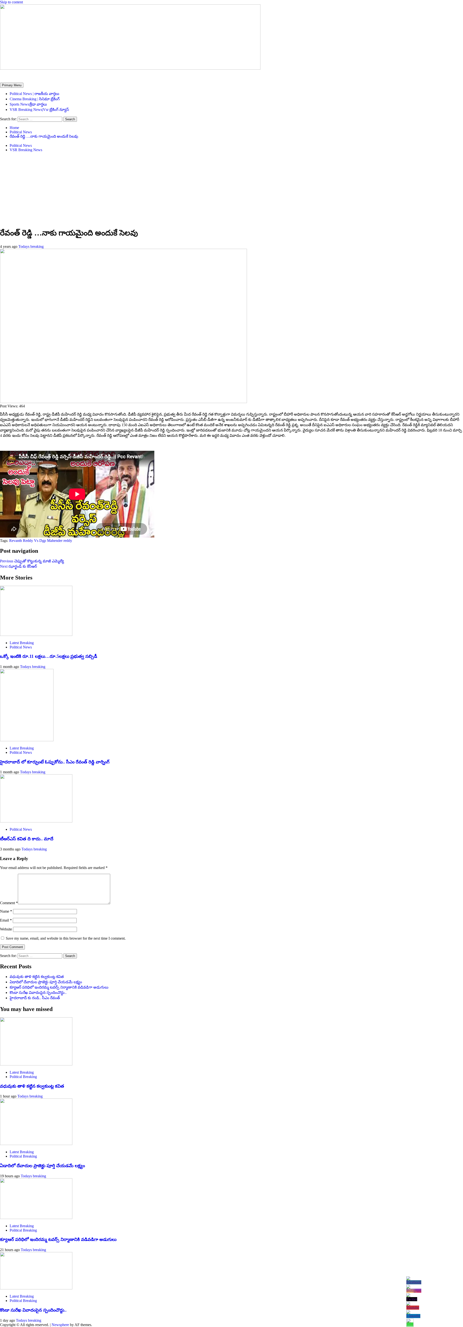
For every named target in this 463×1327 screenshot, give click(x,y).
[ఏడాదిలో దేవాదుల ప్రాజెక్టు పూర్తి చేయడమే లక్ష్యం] (36, 1144)
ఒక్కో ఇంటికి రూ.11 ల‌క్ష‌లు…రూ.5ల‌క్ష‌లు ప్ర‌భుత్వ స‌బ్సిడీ (48, 656)
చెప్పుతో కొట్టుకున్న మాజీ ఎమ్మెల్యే (32, 561)
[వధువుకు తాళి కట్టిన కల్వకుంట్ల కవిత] (36, 1064)
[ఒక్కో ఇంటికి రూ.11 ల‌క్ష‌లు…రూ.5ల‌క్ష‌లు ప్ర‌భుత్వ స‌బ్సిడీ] (36, 635)
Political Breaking (23, 1077)
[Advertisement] (231, 189)
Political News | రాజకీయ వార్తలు (34, 94)
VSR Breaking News (26, 150)
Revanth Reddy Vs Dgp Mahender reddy (40, 541)
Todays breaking (31, 246)
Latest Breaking (22, 643)
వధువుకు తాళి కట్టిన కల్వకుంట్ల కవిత (37, 977)
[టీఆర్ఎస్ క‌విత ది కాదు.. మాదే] (36, 821)
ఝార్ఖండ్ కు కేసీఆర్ (18, 566)
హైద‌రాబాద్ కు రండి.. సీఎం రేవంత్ (35, 998)
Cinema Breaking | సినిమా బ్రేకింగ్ (35, 99)
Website (6, 929)
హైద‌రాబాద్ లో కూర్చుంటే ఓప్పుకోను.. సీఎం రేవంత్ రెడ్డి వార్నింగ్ (54, 761)
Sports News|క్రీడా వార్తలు (28, 104)
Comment (9, 903)
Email (6, 920)
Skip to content (11, 2)
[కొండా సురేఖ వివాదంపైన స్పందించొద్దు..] (36, 1288)
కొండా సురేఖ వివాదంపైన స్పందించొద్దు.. (38, 992)
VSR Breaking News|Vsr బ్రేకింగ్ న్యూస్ (39, 110)
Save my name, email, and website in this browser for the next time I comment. (66, 938)
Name (6, 911)
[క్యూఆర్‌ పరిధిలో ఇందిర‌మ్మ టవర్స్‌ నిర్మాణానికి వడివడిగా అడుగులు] (36, 1218)
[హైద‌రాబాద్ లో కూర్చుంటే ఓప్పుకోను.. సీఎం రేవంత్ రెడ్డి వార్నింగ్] (27, 740)
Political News (21, 145)
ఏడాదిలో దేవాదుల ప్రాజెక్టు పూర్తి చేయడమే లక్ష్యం (46, 982)
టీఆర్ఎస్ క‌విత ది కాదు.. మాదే (26, 838)
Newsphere (60, 1325)
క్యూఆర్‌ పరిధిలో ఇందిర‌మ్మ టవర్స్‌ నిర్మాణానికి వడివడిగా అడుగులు (59, 987)
